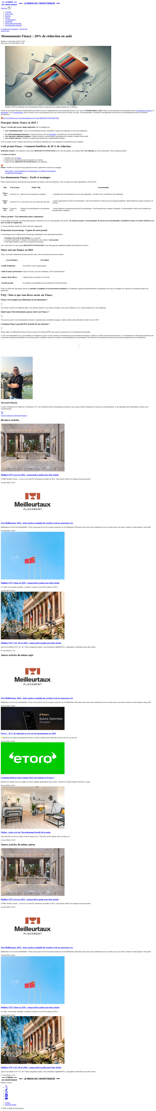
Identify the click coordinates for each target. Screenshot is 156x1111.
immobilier (4, 112)
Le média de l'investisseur (9, 29)
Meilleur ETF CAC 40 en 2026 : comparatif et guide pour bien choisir (31, 643)
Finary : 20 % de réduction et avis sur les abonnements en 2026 (28, 733)
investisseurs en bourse (144, 110)
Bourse (7, 18)
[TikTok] (6, 1090)
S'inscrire (4, 8)
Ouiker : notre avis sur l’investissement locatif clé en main (26, 832)
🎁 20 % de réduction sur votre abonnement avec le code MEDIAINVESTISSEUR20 (30, 118)
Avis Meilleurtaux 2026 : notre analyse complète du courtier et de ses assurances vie (37, 523)
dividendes (52, 134)
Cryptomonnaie (10, 20)
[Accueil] (78, 3)
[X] (6, 1087)
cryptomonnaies (17, 112)
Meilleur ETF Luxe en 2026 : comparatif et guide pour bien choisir (30, 475)
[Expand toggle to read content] (2, 304)
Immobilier (8, 21)
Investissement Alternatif (13, 25)
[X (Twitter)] (2, 413)
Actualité (8, 12)
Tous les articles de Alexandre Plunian (14, 415)
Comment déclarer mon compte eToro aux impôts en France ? (28, 778)
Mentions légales (10, 1105)
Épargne (8, 16)
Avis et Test (9, 14)
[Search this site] (9, 7)
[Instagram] (6, 1093)
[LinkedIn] (6, 1096)
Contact (7, 1103)
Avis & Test (23, 29)
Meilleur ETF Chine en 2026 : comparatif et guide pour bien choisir (30, 583)
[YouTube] (6, 1099)
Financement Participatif (13, 23)
